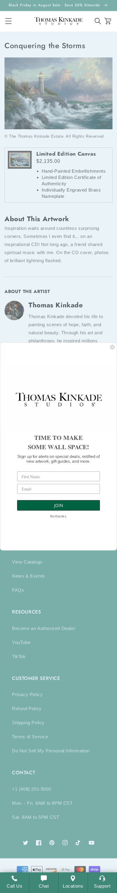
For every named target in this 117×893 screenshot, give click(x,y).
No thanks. (58, 516)
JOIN (58, 505)
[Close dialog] (112, 347)
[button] (97, 21)
